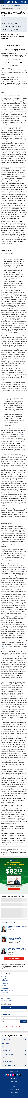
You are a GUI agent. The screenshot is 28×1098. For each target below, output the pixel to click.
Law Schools (6, 1050)
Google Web (4, 984)
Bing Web (3, 985)
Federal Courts (19, 5)
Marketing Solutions (8, 1065)
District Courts (4, 7)
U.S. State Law (6, 1058)
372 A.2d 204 (6, 438)
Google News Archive (7, 990)
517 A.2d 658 (21, 569)
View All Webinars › (14, 958)
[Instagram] (13, 1075)
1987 (24, 7)
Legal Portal (14, 1081)
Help (14, 1086)
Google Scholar (5, 977)
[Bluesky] (17, 1075)
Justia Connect (14, 1078)
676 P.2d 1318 (15, 695)
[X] (20, 1075)
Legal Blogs (4, 980)
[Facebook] (11, 1075)
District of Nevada (18, 7)
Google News (5, 988)
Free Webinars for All (8, 923)
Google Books (5, 979)
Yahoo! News (4, 992)
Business (5, 1047)
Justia (2, 5)
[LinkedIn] (6, 1075)
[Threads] (15, 1075)
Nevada (11, 7)
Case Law (12, 5)
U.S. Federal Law (7, 1054)
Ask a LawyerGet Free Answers (7, 999)
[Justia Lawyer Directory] (22, 1075)
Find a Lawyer (5, 1014)
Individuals (5, 1043)
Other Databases (7, 1062)
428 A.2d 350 (23, 434)
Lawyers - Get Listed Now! (14, 1026)
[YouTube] (8, 1075)
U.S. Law (7, 5)
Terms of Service (14, 1089)
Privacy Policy (14, 1092)
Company (14, 1084)
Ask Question (14, 1008)
